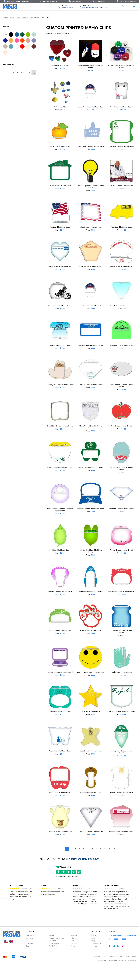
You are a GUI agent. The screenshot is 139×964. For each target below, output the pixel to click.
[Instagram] (123, 946)
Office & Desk (14, 18)
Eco (72, 941)
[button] (5, 898)
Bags (27, 946)
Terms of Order (130, 956)
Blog (93, 941)
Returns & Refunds (115, 956)
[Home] (10, 6)
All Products (30, 935)
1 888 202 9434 (67, 6)
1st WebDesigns (130, 960)
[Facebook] (110, 946)
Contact (94, 946)
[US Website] (6, 942)
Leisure (51, 935)
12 (114, 849)
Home (5, 18)
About (93, 938)
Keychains (52, 941)
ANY (5, 34)
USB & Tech (53, 946)
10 (105, 849)
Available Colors (97, 943)
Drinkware (29, 943)
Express (74, 943)
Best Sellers (30, 938)
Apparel (74, 935)
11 (109, 849)
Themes (74, 938)
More (73, 946)
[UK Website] (11, 942)
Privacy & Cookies (100, 956)
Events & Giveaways (56, 938)
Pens (27, 941)
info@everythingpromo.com (95, 6)
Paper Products (27, 18)
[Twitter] (114, 946)
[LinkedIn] (118, 946)
